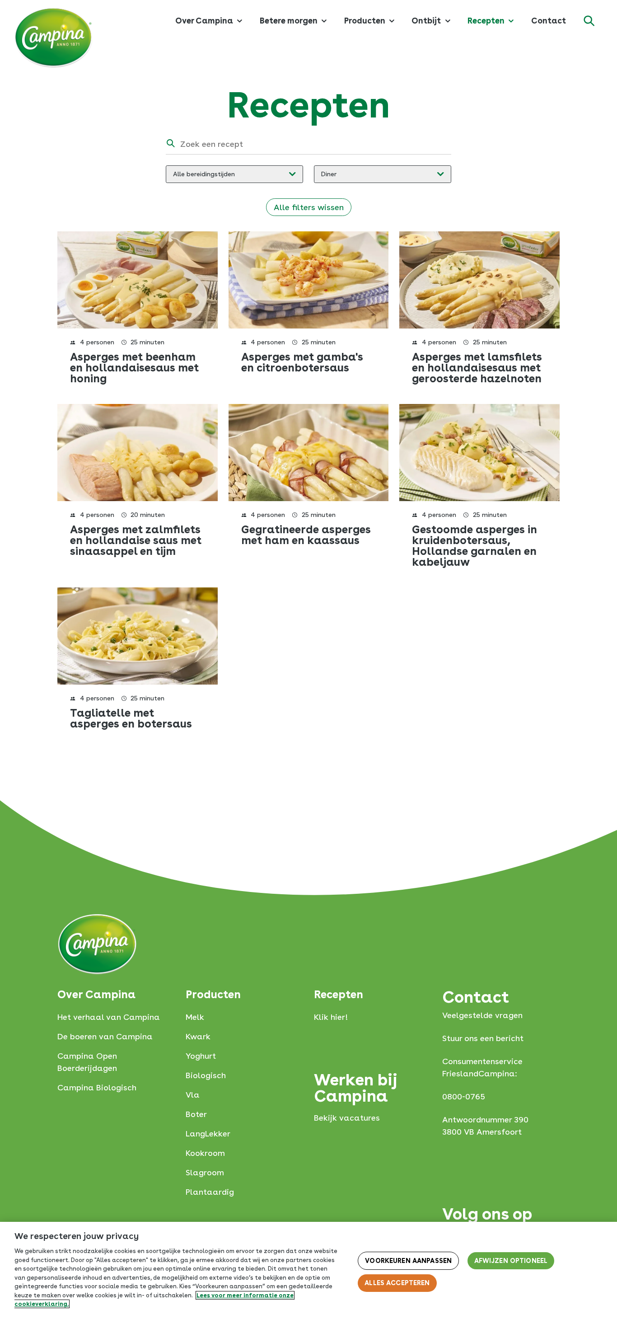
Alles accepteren (397, 1283)
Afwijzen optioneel (511, 1261)
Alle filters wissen (309, 207)
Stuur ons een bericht (483, 1038)
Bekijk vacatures (347, 1117)
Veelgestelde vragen (482, 1015)
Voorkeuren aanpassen (408, 1261)
